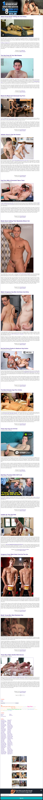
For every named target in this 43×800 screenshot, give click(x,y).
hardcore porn (11, 709)
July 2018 (9, 739)
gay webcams (27, 708)
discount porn (4, 706)
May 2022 (2, 740)
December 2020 (3, 752)
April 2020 (9, 723)
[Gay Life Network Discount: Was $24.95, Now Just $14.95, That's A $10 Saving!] (21, 14)
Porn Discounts (23, 129)
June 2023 (3, 731)
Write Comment (23, 51)
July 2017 (9, 745)
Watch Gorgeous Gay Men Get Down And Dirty (15, 292)
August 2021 (3, 747)
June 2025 (3, 722)
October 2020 (3, 753)
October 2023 (3, 730)
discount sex (11, 706)
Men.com (26, 709)
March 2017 (9, 748)
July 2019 (9, 729)
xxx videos (10, 710)
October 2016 (9, 752)
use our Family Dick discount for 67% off (14, 544)
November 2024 (3, 725)
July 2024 (2, 727)
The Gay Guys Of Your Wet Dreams (11, 55)
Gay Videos (23, 708)
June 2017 (9, 746)
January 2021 (3, 751)
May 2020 (9, 722)
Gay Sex (13, 708)
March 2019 (9, 733)
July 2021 (2, 748)
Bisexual (19, 549)
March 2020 (9, 724)
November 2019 (10, 727)
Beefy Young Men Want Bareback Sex (12, 615)
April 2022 (2, 741)
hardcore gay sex (4, 709)
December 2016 (10, 750)
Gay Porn (30, 706)
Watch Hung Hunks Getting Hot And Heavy (13, 16)
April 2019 (9, 732)
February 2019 (9, 734)
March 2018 (9, 741)
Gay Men (21, 706)
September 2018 (10, 738)
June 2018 (9, 740)
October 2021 (3, 745)
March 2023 (3, 733)
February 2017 (9, 749)
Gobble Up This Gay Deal (8, 514)
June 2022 (3, 739)
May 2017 (9, 747)
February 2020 (9, 725)
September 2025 (4, 721)
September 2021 (4, 746)
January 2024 (3, 729)
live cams (23, 709)
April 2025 (2, 723)
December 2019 (10, 726)
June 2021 (3, 749)
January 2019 (9, 735)
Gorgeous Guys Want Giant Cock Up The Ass (14, 554)
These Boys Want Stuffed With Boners (12, 655)
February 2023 (3, 734)
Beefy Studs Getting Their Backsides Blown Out (15, 221)
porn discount (31, 709)
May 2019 (9, 731)
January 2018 (9, 742)
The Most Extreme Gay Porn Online (11, 390)
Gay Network (25, 706)
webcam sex (5, 710)
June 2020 (9, 721)
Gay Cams (17, 706)
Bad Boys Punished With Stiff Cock (11, 475)
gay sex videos (18, 708)
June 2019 (9, 730)
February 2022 (3, 743)
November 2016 (10, 751)
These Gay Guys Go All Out (9, 428)
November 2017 (10, 743)
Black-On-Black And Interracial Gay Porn (13, 96)
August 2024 (3, 726)
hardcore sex (18, 709)
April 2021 (2, 750)
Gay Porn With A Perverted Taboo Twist (12, 180)
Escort (2, 715)
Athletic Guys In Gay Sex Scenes (11, 134)
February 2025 (3, 724)
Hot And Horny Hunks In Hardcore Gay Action (14, 348)
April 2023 (2, 732)
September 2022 (4, 737)
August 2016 (9, 753)
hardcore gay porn (32, 708)
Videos (27, 549)
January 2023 (3, 735)
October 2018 (9, 737)
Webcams (23, 50)
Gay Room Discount (7, 708)
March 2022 (3, 742)
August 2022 (3, 738)
